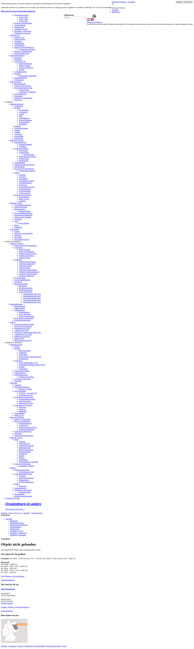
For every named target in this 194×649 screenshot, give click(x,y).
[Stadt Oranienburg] (123, 2)
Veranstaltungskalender (22, 205)
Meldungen (116, 12)
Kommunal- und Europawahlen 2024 (27, 332)
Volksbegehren (19, 308)
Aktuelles (115, 10)
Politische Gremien (16, 243)
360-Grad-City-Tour (26, 403)
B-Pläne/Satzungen (21, 375)
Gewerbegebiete (20, 391)
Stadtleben (9, 102)
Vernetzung (23, 185)
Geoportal (17, 381)
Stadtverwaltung (24, 66)
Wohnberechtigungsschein (23, 436)
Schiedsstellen (19, 43)
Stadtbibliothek (19, 163)
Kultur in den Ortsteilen (22, 217)
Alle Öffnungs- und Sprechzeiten (12, 576)
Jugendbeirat (23, 179)
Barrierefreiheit (39, 646)
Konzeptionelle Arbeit (26, 187)
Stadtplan (17, 126)
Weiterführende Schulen (27, 157)
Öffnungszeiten (19, 39)
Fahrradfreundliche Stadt (23, 474)
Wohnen (17, 130)
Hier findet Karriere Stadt (23, 88)
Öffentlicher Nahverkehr (23, 490)
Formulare (18, 41)
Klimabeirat (23, 454)
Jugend (16, 173)
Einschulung (23, 150)
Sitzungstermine (20, 278)
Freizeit (21, 70)
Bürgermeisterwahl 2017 (23, 341)
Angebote (22, 177)
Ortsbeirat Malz (24, 268)
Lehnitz (21, 114)
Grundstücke (23, 425)
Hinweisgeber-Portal (21, 53)
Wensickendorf (24, 122)
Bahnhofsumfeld (25, 351)
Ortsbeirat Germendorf (27, 264)
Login (64, 646)
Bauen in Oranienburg (22, 421)
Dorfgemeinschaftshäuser (23, 215)
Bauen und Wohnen (17, 417)
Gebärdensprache (20, 72)
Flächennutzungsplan (21, 371)
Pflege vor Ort (24, 199)
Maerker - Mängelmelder (23, 51)
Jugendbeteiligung (25, 183)
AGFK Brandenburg (26, 482)
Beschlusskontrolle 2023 (32, 296)
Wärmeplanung (24, 444)
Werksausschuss (24, 258)
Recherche (18, 282)
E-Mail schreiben (7, 603)
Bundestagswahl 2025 (22, 328)
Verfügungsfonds (25, 401)
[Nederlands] (88, 20)
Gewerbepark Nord (26, 395)
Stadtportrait (18, 106)
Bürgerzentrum (19, 209)
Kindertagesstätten (25, 144)
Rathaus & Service (118, 8)
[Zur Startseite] (87, 17)
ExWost (21, 367)
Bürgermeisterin (20, 84)
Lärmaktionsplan (20, 488)
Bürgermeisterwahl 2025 (23, 326)
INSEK (17, 347)
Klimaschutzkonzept (26, 450)
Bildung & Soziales (17, 140)
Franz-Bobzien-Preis (21, 239)
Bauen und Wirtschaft (26, 252)
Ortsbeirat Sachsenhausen (28, 270)
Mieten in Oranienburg (22, 419)
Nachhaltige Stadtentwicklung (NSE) (32, 365)
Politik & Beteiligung (12, 241)
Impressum (12, 646)
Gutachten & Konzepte (22, 379)
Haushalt (17, 74)
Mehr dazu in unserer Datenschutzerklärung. (18, 11)
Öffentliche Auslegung (22, 33)
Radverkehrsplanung (26, 478)
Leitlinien (22, 201)
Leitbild (17, 132)
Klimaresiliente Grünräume (28, 462)
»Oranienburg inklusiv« (27, 49)
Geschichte (18, 134)
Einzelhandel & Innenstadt (23, 397)
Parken (16, 484)
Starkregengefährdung (27, 429)
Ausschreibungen (20, 94)
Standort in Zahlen (25, 389)
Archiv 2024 (23, 19)
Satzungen (18, 58)
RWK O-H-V (19, 415)
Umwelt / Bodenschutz (22, 464)
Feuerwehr (18, 100)
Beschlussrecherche (26, 290)
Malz (20, 116)
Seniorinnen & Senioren (22, 195)
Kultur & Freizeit (16, 203)
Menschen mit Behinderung (24, 47)
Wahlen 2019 (19, 338)
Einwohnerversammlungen (23, 318)
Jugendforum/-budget (26, 181)
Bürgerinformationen (17, 55)
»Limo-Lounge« (25, 193)
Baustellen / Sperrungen (22, 31)
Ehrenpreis (18, 237)
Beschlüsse (23, 286)
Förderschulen (24, 159)
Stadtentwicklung (16, 345)
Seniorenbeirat (24, 197)
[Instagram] (91, 17)
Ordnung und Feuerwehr (27, 254)
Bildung (22, 458)
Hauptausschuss (24, 250)
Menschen (22, 407)
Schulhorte (22, 146)
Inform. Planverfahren (26, 316)
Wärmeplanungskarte (26, 446)
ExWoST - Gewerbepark (28, 393)
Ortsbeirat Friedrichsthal (27, 262)
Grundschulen (24, 153)
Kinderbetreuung (20, 142)
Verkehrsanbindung (21, 128)
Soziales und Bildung (26, 256)
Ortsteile (17, 108)
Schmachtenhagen (25, 120)
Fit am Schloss (24, 223)
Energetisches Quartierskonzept (30, 357)
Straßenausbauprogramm (23, 496)
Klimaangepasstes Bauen (28, 427)
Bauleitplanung (24, 312)
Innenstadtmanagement (27, 399)
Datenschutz (28, 646)
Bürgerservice (15, 35)
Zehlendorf (23, 124)
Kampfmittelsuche (20, 78)
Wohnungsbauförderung (23, 431)
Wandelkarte (23, 460)
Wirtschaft (13, 383)
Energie (21, 456)
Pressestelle (18, 96)
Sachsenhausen (24, 118)
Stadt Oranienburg (25, 64)
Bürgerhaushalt (19, 306)
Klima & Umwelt (16, 438)
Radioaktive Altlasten (26, 466)
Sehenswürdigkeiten (26, 68)
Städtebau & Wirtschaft (13, 343)
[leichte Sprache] (94, 17)
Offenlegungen (19, 310)
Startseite (4, 513)
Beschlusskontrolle (21, 284)
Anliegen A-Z (19, 37)
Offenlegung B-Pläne (26, 377)
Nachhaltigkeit (19, 413)
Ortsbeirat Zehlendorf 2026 (24, 324)
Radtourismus (24, 480)
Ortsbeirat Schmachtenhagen (29, 272)
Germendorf (23, 112)
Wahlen (12, 322)
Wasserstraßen (19, 494)
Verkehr (12, 468)
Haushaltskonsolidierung (27, 76)
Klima (16, 440)
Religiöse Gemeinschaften (23, 233)
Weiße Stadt (23, 355)
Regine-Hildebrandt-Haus (23, 213)
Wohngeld (18, 434)
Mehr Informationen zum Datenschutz (100, 26)
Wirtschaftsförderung (21, 387)
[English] (92, 20)
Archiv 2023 (23, 21)
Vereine (17, 231)
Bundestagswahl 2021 (22, 336)
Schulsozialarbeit (25, 189)
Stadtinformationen (16, 104)
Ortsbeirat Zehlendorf (26, 276)
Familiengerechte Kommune (24, 165)
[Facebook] (89, 17)
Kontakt (20, 646)
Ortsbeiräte (18, 260)
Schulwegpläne (28, 155)
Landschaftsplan (20, 373)
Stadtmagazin (19, 27)
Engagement (14, 229)
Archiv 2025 (23, 17)
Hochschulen (23, 161)
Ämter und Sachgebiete (22, 86)
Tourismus (18, 219)
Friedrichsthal (24, 110)
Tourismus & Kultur (12, 498)
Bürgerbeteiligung (16, 304)
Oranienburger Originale (23, 405)
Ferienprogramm (25, 191)
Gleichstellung (19, 45)
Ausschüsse (18, 248)
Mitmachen (23, 411)
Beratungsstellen (25, 211)
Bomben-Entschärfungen (23, 23)
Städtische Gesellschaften (23, 98)
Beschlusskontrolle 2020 (32, 302)
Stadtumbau (23, 369)
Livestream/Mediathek (22, 280)
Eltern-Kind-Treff (20, 207)
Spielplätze (18, 227)
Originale (22, 409)
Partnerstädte (18, 136)
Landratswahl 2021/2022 (23, 334)
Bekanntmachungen (21, 15)
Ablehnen (180, 2)
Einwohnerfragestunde (22, 320)
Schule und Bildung (21, 148)
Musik (16, 225)
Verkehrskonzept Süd (26, 472)
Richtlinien (18, 60)
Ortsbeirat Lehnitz (25, 266)
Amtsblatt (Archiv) (21, 29)
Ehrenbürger (18, 138)
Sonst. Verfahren (25, 314)
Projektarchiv (23, 359)
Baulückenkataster (25, 423)
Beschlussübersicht (25, 288)
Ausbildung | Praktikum (27, 92)
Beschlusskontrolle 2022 (32, 298)
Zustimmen (188, 2)
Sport (16, 221)
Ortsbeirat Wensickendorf (28, 274)
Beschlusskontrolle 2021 (32, 300)
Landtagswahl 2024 (21, 330)
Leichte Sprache (20, 62)
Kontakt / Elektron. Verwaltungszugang (15, 607)
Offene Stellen (24, 90)
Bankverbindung (7, 611)
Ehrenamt (17, 235)
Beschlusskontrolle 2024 (32, 294)
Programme (18, 361)
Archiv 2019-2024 (25, 292)
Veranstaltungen (20, 25)
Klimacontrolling (25, 452)
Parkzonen (22, 486)
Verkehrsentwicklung (21, 470)
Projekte (17, 349)
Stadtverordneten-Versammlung (25, 246)
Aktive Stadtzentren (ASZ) (28, 363)
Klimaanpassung (25, 448)
